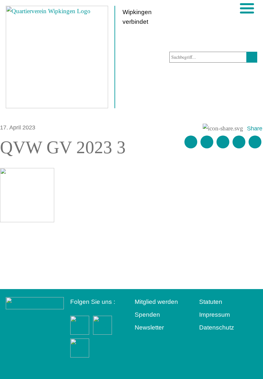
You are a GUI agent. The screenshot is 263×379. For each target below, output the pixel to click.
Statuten (210, 301)
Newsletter (149, 327)
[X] (223, 142)
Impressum (214, 314)
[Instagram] (239, 142)
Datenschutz (216, 327)
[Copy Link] (255, 142)
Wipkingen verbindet (137, 17)
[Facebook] (207, 142)
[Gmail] (191, 142)
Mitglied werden (156, 301)
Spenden (147, 314)
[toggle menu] (247, 8)
